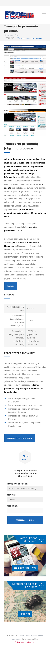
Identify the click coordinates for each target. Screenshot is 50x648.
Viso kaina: (12, 506)
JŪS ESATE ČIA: (11, 35)
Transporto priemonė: (17, 484)
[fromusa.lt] (23, 15)
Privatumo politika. (30, 639)
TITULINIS (10, 38)
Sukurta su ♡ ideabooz (25, 642)
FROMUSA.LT (13, 635)
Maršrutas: (12, 495)
